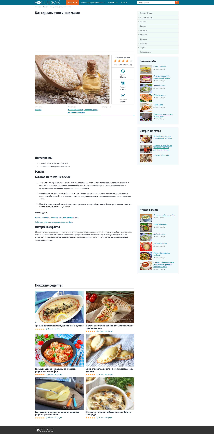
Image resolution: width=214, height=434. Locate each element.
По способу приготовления (92, 2)
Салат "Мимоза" (160, 66)
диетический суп (160, 243)
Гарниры (143, 30)
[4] (127, 61)
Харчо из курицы (160, 224)
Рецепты (71, 2)
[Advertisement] (84, 33)
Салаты (143, 22)
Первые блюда (146, 13)
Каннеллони (158, 104)
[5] (131, 61)
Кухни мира (113, 2)
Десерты (143, 39)
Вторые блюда (146, 17)
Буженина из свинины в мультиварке (163, 115)
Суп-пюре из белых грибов (164, 215)
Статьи (124, 2)
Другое (45, 7)
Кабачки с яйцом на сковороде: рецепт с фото (54, 222)
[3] (123, 61)
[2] (119, 61)
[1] (115, 61)
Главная (38, 7)
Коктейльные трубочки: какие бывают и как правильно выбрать (162, 148)
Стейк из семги (159, 95)
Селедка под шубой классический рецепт (162, 77)
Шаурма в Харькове (161, 155)
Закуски (143, 26)
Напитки (143, 43)
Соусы (142, 48)
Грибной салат (159, 85)
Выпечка (143, 35)
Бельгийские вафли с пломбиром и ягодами (162, 137)
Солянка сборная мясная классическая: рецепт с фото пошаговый (163, 264)
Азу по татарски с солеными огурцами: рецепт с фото (57, 217)
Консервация (145, 52)
